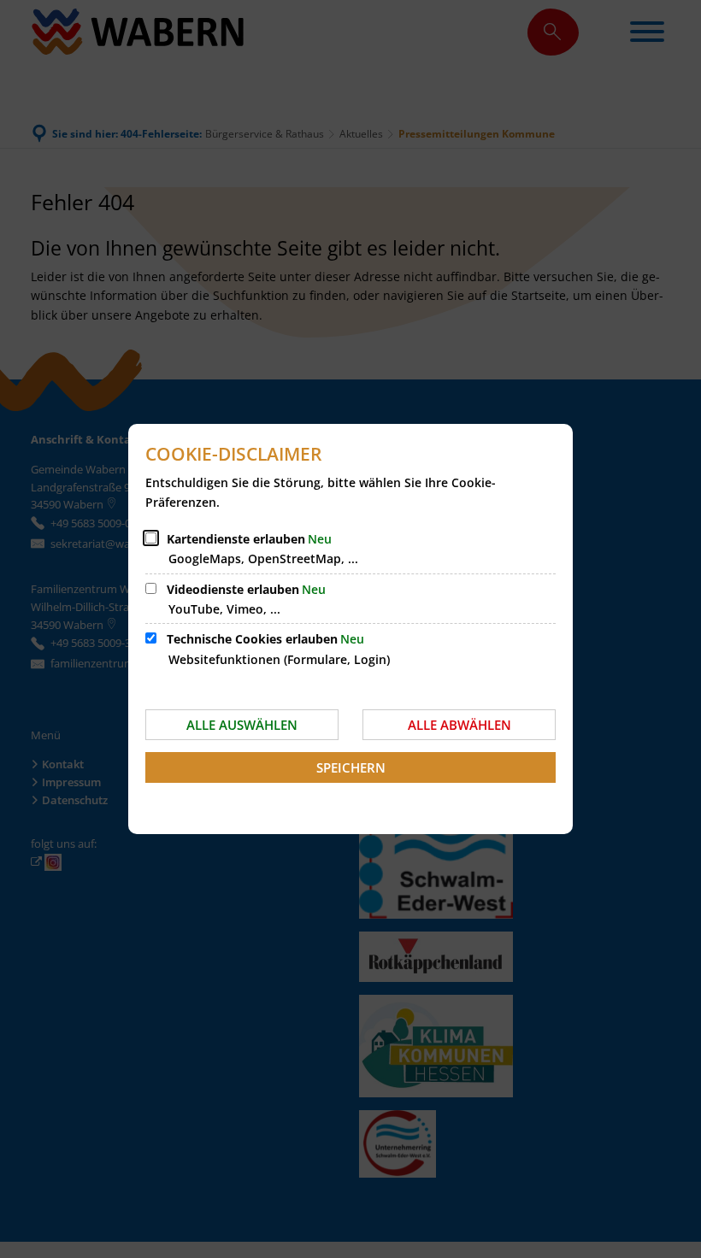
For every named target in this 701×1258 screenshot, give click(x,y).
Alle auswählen (241, 724)
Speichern (351, 767)
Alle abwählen (459, 724)
